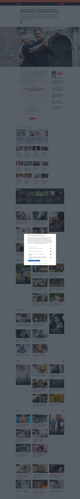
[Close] (54, 235)
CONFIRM (34, 260)
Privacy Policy (45, 263)
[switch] (50, 248)
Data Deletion (35, 263)
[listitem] (40, 246)
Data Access (40, 263)
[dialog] (40, 249)
